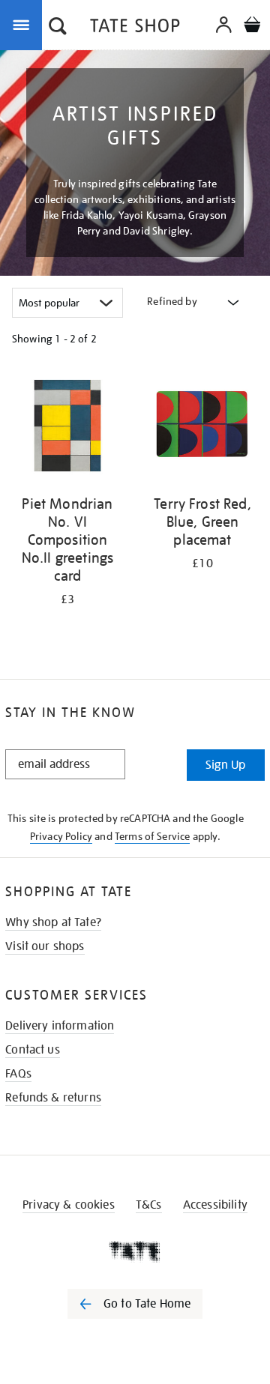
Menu (24, 24)
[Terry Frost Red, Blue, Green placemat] (202, 428)
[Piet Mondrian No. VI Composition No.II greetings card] (67, 428)
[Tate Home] (135, 1251)
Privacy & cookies (68, 1204)
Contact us (32, 1049)
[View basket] (252, 26)
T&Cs (149, 1204)
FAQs (18, 1073)
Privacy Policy (61, 836)
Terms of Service (152, 836)
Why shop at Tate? (53, 922)
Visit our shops (44, 946)
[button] (58, 27)
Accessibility (215, 1204)
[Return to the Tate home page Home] (135, 28)
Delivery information (59, 1025)
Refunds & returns (53, 1097)
